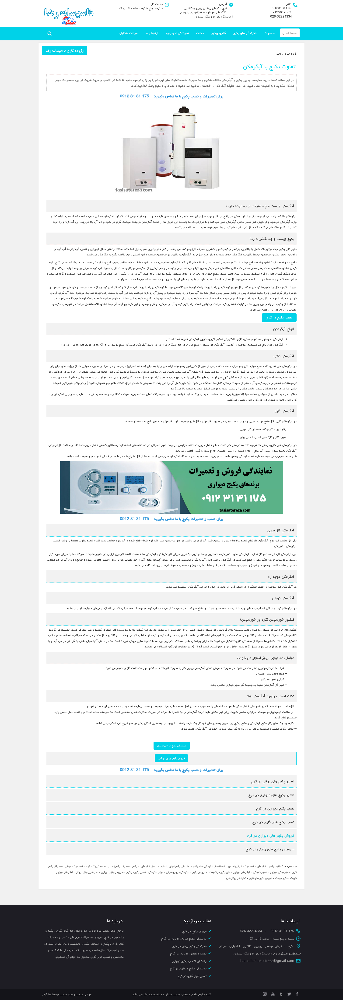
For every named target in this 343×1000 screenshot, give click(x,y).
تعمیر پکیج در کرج (279, 317)
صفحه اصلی (290, 33)
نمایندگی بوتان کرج (236, 878)
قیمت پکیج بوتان (74, 866)
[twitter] (289, 993)
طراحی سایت (83, 994)
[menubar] (208, 32)
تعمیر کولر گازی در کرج (192, 976)
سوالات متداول (128, 33)
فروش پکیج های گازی (260, 878)
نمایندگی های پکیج (244, 33)
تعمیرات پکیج (260, 872)
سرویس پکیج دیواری (112, 872)
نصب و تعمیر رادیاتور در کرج (188, 954)
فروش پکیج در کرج (194, 931)
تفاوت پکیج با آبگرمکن (269, 866)
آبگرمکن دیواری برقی (177, 872)
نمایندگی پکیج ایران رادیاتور (172, 745)
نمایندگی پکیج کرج (96, 866)
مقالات (200, 33)
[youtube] (272, 993)
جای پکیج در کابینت (220, 872)
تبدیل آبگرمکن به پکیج (144, 866)
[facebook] (297, 993)
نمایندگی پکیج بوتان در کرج (189, 946)
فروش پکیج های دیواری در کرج (269, 835)
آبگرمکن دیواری (241, 872)
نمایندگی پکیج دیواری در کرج (188, 968)
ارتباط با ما (152, 33)
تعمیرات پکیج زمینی (119, 866)
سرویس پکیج (199, 872)
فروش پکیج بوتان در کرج (171, 758)
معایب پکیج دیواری (280, 872)
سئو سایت (66, 994)
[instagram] (264, 993)
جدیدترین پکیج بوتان (87, 872)
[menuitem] (290, 32)
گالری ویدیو (218, 33)
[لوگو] (68, 13)
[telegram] (280, 993)
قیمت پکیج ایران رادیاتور (241, 866)
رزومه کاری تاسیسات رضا (65, 50)
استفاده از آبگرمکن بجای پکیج (209, 866)
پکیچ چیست (281, 878)
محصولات (269, 33)
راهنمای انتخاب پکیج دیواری (189, 961)
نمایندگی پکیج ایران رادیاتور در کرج (183, 939)
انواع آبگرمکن (155, 872)
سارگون (47, 994)
